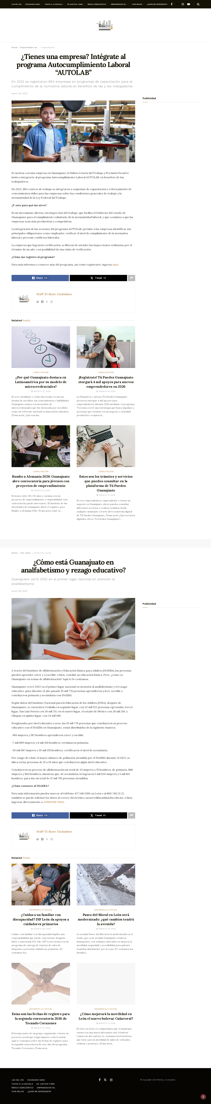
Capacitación (48, 47)
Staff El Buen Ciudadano (54, 294)
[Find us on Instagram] (183, 4)
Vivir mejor (137, 4)
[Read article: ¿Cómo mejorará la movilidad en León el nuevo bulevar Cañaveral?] (106, 984)
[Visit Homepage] (105, 25)
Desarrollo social (42, 553)
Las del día (17, 4)
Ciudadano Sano (32, 4)
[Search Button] (198, 4)
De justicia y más (75, 4)
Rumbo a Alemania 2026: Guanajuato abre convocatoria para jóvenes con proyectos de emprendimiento (41, 481)
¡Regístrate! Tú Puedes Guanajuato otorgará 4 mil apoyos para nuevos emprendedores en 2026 (106, 382)
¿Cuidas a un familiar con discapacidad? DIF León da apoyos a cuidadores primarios (41, 919)
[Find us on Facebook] (171, 4)
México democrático (97, 4)
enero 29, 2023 (19, 93)
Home (14, 47)
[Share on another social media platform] (131, 278)
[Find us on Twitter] (177, 4)
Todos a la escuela (53, 4)
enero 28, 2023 (19, 591)
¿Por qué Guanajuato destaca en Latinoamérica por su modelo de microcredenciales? (41, 382)
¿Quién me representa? (157, 4)
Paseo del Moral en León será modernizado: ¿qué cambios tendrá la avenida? (106, 919)
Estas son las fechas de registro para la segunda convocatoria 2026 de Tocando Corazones (41, 1018)
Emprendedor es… (119, 4)
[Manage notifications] (203, 1096)
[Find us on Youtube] (188, 4)
